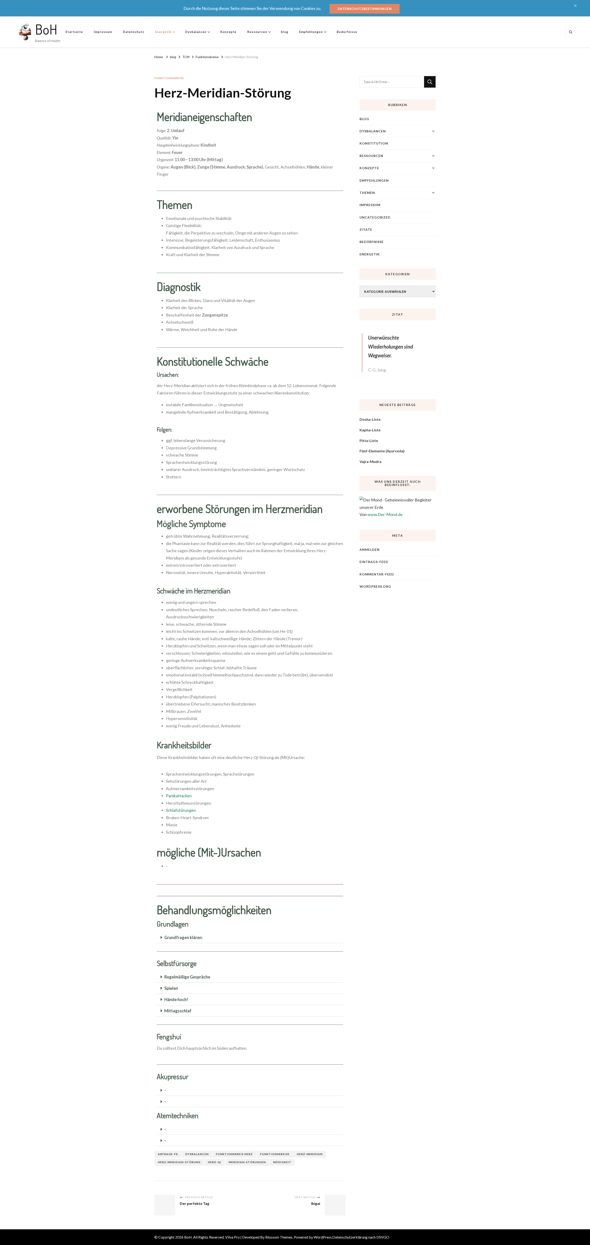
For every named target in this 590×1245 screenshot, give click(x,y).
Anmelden (370, 549)
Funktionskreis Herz (234, 1154)
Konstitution (374, 143)
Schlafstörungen (181, 810)
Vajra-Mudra (370, 461)
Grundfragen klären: (183, 937)
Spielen (171, 988)
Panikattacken (179, 795)
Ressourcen (257, 32)
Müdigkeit (282, 1162)
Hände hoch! (176, 999)
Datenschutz (133, 32)
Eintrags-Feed (374, 562)
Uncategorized (375, 217)
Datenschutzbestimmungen (365, 9)
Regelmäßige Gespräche (187, 976)
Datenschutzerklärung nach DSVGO (360, 1237)
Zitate (366, 229)
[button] (250, 937)
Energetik (163, 32)
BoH (46, 29)
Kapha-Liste (370, 430)
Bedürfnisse (347, 32)
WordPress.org (375, 586)
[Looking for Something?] (392, 82)
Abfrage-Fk (168, 1154)
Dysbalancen (195, 32)
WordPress (323, 1237)
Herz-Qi (214, 1162)
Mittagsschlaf (178, 1010)
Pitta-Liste (369, 440)
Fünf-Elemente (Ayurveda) (382, 451)
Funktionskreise (169, 78)
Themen (367, 193)
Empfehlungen (311, 32)
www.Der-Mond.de (385, 514)
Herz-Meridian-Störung (179, 1162)
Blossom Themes (278, 1237)
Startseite (74, 32)
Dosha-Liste (370, 419)
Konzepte (228, 32)
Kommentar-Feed (377, 574)
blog (284, 32)
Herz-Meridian (309, 1154)
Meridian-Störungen (247, 1162)
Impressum (103, 32)
